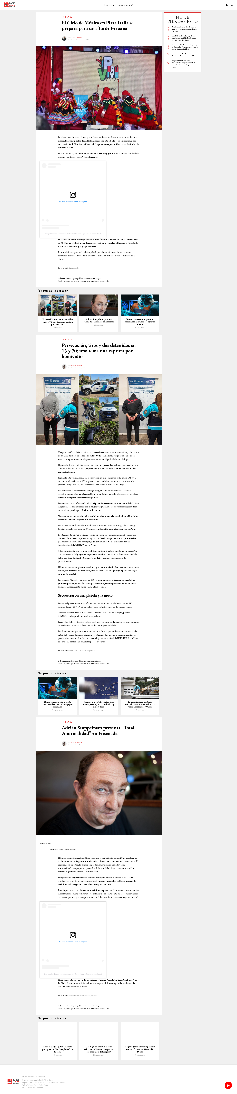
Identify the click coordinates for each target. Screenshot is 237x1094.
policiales (85, 651)
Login (98, 278)
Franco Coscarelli (76, 365)
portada (75, 268)
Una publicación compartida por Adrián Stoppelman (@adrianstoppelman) (73, 974)
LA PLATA (76, 651)
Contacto (109, 5)
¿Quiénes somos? (125, 5)
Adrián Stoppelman (87, 857)
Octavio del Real (76, 37)
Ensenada (76, 995)
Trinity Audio (63, 849)
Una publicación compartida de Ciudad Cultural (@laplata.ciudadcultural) (73, 234)
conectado (82, 281)
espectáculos (85, 995)
